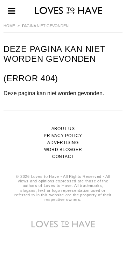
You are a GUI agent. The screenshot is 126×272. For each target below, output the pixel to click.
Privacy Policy (63, 135)
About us (63, 128)
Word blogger (63, 149)
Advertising (62, 142)
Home (9, 26)
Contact (63, 156)
